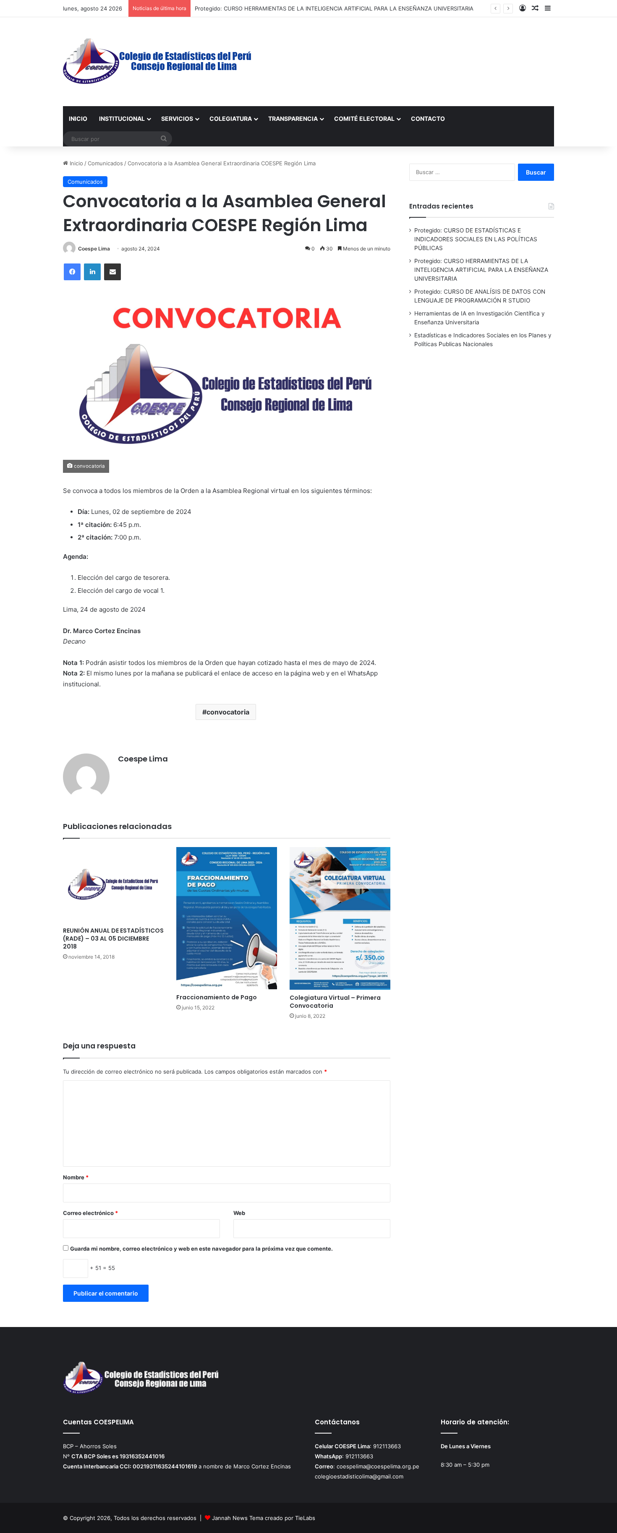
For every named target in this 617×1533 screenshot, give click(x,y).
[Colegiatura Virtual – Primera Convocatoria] (340, 918)
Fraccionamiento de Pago (216, 997)
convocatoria (228, 712)
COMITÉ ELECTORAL (364, 118)
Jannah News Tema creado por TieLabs (263, 1518)
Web (239, 1213)
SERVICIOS (177, 118)
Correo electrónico (90, 1213)
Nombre (76, 1177)
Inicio (75, 163)
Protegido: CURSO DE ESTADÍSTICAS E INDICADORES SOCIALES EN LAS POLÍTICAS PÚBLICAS (475, 239)
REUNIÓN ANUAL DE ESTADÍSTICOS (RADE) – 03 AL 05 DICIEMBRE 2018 (113, 938)
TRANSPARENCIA (293, 118)
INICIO (78, 118)
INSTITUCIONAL (122, 118)
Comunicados (105, 163)
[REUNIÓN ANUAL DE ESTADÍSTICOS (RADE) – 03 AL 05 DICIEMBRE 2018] (113, 885)
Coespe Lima (94, 248)
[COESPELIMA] (158, 61)
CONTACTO (428, 118)
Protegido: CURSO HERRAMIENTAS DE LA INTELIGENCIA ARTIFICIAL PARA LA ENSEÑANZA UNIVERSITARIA (334, 8)
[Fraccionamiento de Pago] (226, 918)
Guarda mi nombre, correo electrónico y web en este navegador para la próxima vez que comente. (201, 1248)
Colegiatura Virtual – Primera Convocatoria (335, 1001)
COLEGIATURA (230, 118)
